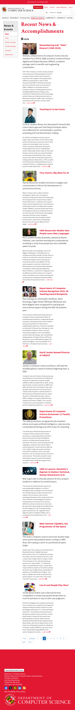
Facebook (6, 688)
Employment (38, 7)
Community (50, 18)
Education (25, 18)
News (7, 34)
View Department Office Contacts (14, 670)
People (5, 18)
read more (29, 103)
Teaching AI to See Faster (52, 109)
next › (24, 642)
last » (30, 642)
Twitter (10, 688)
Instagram (15, 688)
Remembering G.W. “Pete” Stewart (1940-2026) (53, 47)
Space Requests (61, 7)
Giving (70, 18)
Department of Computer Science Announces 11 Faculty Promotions (54, 414)
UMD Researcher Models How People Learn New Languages (54, 232)
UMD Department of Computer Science (17, 9)
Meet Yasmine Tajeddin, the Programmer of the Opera (53, 525)
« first (24, 638)
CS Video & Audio (10, 46)
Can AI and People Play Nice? (54, 585)
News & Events (37, 18)
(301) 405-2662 (17, 684)
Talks (7, 38)
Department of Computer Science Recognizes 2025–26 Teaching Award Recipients (53, 291)
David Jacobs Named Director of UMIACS (54, 354)
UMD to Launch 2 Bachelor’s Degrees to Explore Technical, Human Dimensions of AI (54, 471)
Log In (71, 7)
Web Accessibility (9, 691)
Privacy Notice (20, 691)
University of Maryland (37, 2)
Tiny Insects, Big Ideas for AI (54, 172)
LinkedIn (19, 688)
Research (14, 18)
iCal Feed (8, 50)
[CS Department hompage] (37, 699)
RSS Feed (24, 688)
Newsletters (9, 54)
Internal (52, 7)
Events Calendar (10, 42)
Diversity (61, 18)
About (46, 7)
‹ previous (32, 638)
